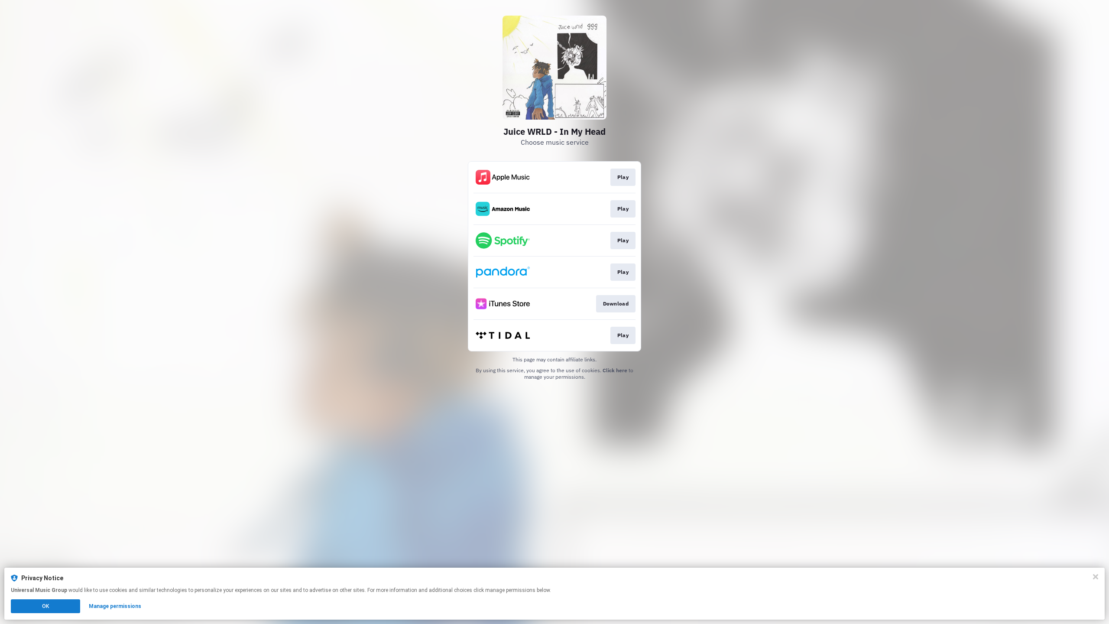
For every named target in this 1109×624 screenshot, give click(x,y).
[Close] (1096, 577)
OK (45, 606)
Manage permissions (115, 606)
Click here (615, 370)
